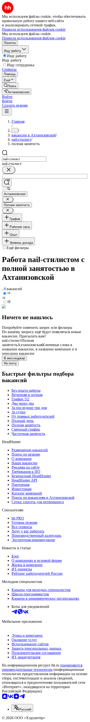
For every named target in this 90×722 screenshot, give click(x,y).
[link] (10, 86)
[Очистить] (8, 170)
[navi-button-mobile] (7, 112)
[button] (7, 97)
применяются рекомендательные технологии (42, 667)
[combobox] (24, 159)
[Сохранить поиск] (7, 183)
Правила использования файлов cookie (34, 38)
